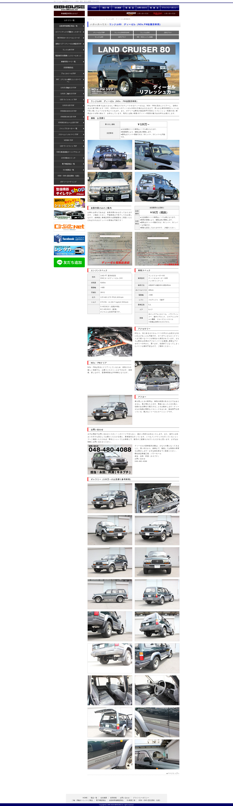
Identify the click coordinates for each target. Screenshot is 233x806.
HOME (94, 7)
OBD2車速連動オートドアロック (68, 152)
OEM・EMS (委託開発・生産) (68, 176)
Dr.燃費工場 (131, 800)
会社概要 (118, 7)
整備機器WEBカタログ (69, 13)
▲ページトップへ (172, 773)
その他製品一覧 (68, 170)
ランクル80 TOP (68, 50)
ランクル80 (99, 37)
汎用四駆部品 (68, 68)
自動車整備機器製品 (116, 800)
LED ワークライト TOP (68, 146)
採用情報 (113, 798)
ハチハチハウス (169, 13)
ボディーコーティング (68, 182)
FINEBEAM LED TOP (68, 117)
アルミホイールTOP (68, 73)
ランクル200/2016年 (121, 33)
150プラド (168, 33)
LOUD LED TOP (68, 105)
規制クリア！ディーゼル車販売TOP (68, 44)
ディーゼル (99, 19)
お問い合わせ (142, 7)
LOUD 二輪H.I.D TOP (68, 94)
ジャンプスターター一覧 (68, 128)
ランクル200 (145, 33)
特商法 (154, 7)
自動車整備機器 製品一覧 (68, 26)
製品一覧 (106, 7)
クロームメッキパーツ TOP (68, 134)
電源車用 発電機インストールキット (68, 56)
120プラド (122, 37)
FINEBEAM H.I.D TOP (68, 111)
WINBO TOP (68, 140)
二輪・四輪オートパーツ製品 (82, 800)
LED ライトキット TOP (68, 100)
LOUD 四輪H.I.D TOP (68, 88)
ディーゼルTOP (99, 33)
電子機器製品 (101, 800)
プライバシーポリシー (169, 7)
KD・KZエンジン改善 (145, 37)
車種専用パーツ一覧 (68, 62)
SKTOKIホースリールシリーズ (68, 38)
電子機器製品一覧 (68, 164)
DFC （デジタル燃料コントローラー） (68, 81)
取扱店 (130, 7)
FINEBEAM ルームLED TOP (68, 123)
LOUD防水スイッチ (68, 158)
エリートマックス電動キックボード (68, 32)
